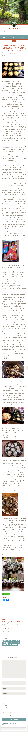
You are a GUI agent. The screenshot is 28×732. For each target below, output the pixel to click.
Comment (5, 663)
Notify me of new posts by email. (11, 715)
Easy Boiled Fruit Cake (7, 621)
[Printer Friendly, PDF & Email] (6, 594)
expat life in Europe (14, 642)
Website (5, 693)
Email (5, 688)
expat (4, 642)
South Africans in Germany (10, 644)
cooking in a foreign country (11, 640)
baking (5, 638)
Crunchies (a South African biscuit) (18, 622)
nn (4, 55)
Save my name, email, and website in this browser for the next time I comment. (6, 703)
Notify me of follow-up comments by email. (14, 712)
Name (5, 683)
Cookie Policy (4, 726)
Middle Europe (14, 28)
